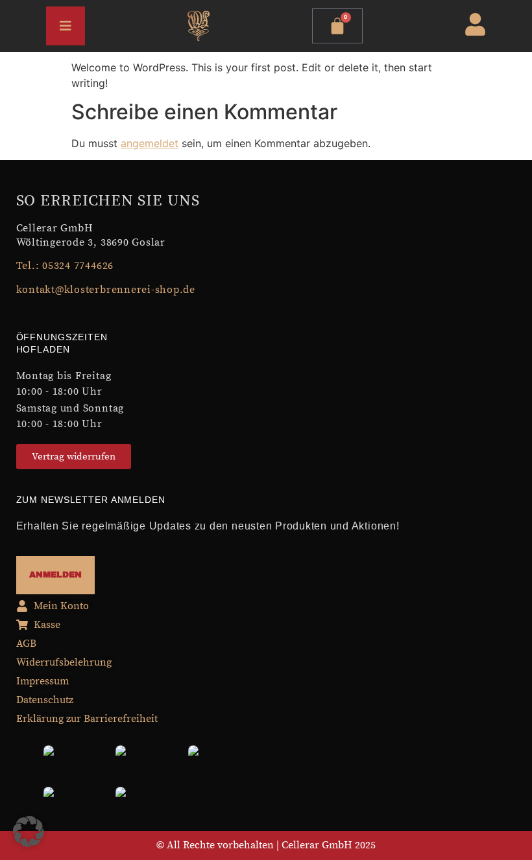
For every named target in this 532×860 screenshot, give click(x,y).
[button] (28, 831)
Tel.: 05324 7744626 (65, 265)
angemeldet (149, 143)
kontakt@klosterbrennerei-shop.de (105, 289)
